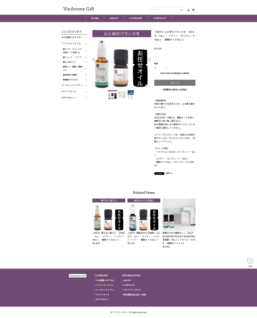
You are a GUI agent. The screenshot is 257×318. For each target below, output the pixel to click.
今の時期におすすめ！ (72, 37)
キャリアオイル (69, 91)
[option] (121, 59)
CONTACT (160, 18)
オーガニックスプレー (72, 85)
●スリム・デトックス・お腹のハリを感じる (73, 51)
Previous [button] (93, 59)
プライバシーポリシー (133, 290)
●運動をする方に (70, 80)
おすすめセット (69, 98)
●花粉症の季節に (70, 75)
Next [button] (149, 59)
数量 (156, 63)
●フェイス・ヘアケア (72, 57)
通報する (169, 173)
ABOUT (113, 18)
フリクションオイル (71, 44)
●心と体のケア (69, 62)
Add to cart (175, 83)
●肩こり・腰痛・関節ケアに (73, 68)
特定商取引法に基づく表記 (135, 295)
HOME (95, 18)
